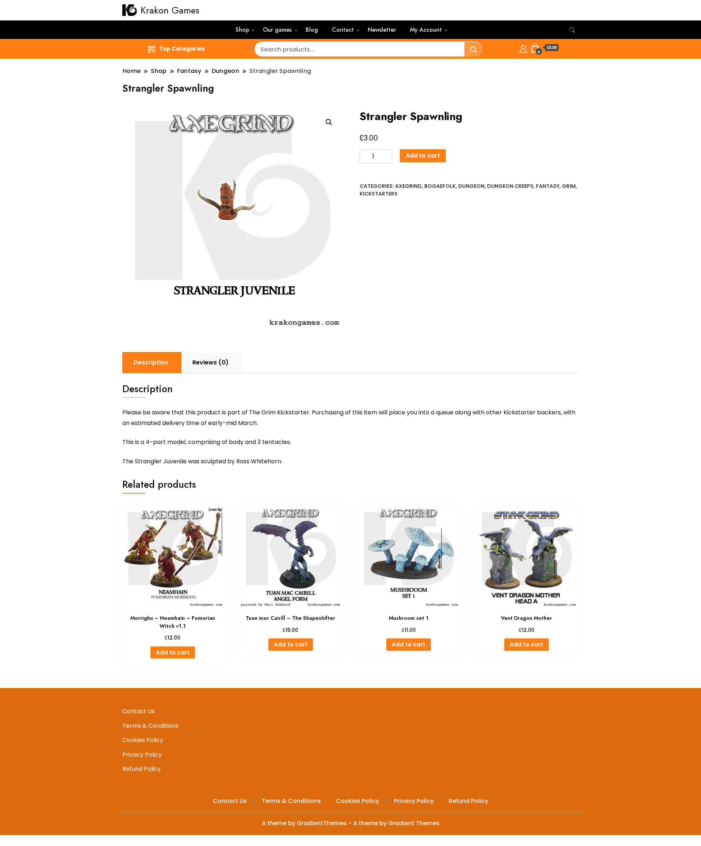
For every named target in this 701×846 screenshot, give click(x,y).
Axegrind (408, 186)
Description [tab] (151, 362)
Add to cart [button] (172, 652)
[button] (329, 122)
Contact (343, 30)
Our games (277, 30)
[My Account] (523, 47)
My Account (426, 30)
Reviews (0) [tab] (210, 362)
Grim (569, 186)
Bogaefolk (440, 186)
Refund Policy (141, 769)
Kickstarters (379, 193)
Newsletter (382, 30)
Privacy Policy (142, 754)
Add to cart (423, 155)
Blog (312, 30)
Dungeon (471, 186)
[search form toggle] (572, 30)
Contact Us (138, 711)
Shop (242, 30)
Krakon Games (170, 10)
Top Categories (182, 49)
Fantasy (547, 186)
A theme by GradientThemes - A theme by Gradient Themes (351, 823)
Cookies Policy (142, 740)
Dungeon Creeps (510, 186)
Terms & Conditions (150, 726)
